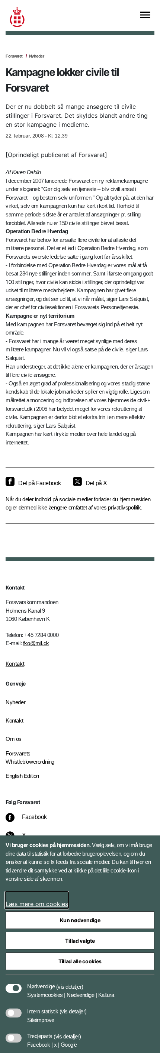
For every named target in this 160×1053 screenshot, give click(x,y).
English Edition (22, 776)
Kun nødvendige (80, 920)
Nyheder (36, 56)
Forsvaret (14, 56)
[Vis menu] (145, 15)
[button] (69, 983)
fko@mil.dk (36, 643)
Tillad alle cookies (80, 961)
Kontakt (15, 663)
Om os (14, 739)
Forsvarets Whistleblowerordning (30, 757)
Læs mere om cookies (37, 904)
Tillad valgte (80, 940)
